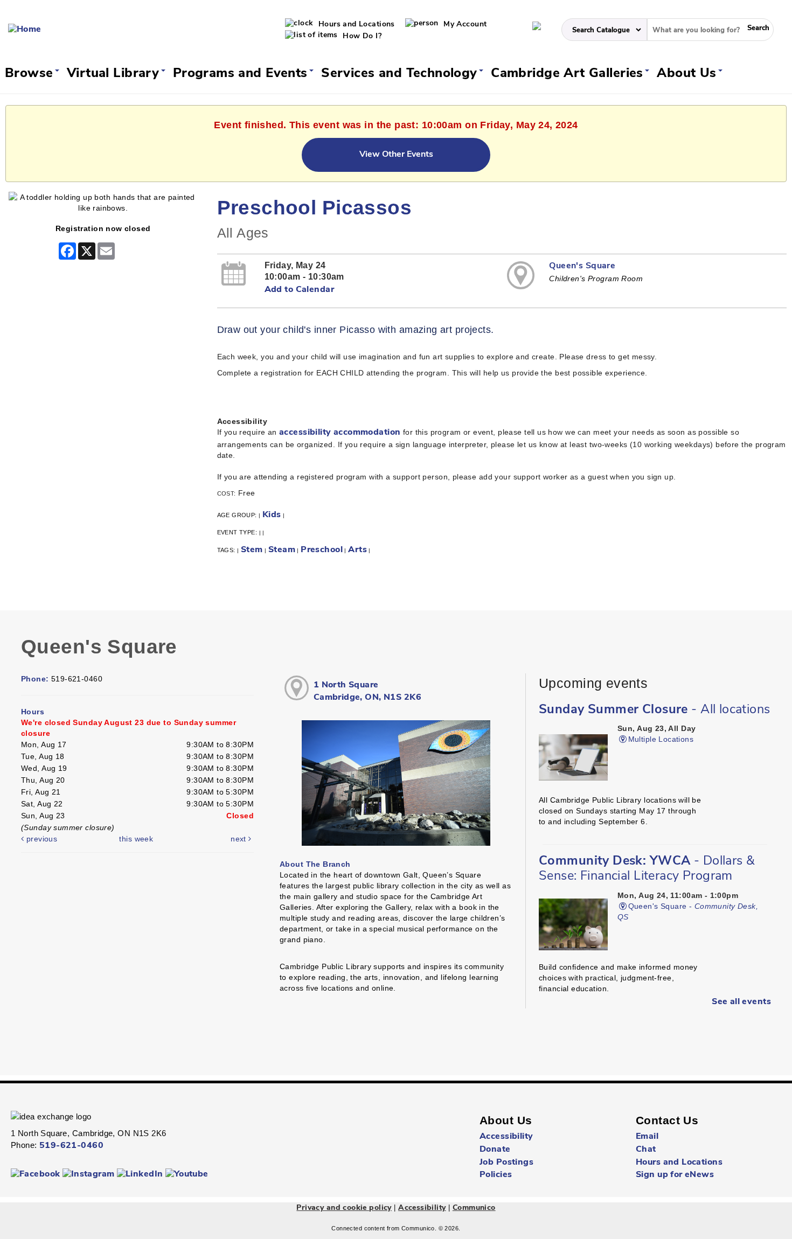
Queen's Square (582, 266)
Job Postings (506, 1162)
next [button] (239, 838)
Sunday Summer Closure (654, 710)
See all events (741, 1002)
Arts (357, 550)
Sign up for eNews (675, 1175)
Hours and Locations (355, 24)
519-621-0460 (71, 1145)
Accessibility (506, 1136)
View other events (396, 154)
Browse (31, 73)
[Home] (24, 29)
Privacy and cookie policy (344, 1208)
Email (647, 1136)
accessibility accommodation (339, 432)
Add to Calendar (299, 290)
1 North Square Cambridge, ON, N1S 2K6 (367, 691)
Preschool (322, 550)
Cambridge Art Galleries (569, 73)
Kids (271, 515)
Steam (281, 550)
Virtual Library (115, 73)
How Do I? (361, 36)
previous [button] (40, 838)
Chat (646, 1149)
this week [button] (136, 838)
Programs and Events (242, 73)
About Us (688, 73)
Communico (474, 1208)
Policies (496, 1175)
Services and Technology (401, 73)
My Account (464, 24)
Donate (495, 1149)
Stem (252, 550)
